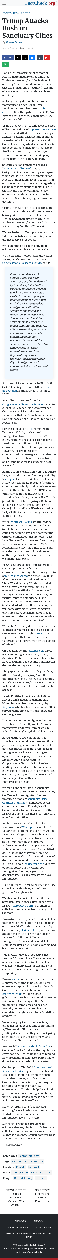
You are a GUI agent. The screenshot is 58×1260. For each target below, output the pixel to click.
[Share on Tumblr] (40, 57)
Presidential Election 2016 (27, 1161)
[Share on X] (18, 57)
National (33, 1167)
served (15, 979)
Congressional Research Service (22, 262)
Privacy (38, 1221)
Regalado (8, 707)
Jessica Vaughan (34, 863)
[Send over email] (5, 64)
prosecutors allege (44, 129)
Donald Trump (23, 1178)
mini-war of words (16, 575)
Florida (20, 1167)
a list (30, 428)
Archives (20, 1221)
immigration (20, 1172)
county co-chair (12, 993)
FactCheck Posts (16, 13)
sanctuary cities (41, 1172)
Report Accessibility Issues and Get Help (29, 1235)
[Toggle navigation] (4, 3)
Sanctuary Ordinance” (17, 168)
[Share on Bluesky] (32, 57)
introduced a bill (22, 905)
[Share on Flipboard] (47, 57)
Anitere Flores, (30, 930)
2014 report (28, 827)
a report (10, 479)
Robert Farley (14, 42)
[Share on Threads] (25, 57)
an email (42, 633)
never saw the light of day (34, 1046)
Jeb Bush (40, 1178)
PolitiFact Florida (21, 521)
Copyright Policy (17, 1227)
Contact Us (43, 1227)
